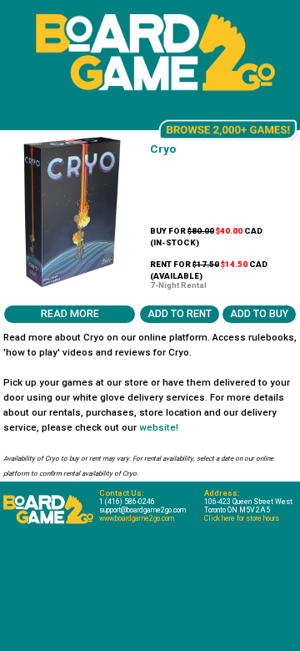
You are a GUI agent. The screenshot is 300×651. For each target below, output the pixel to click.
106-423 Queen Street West (248, 501)
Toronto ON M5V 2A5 (237, 510)
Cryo (163, 148)
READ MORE (70, 314)
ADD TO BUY (259, 314)
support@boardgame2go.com (142, 510)
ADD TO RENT (180, 314)
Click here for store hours (241, 518)
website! (158, 427)
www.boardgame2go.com (136, 518)
